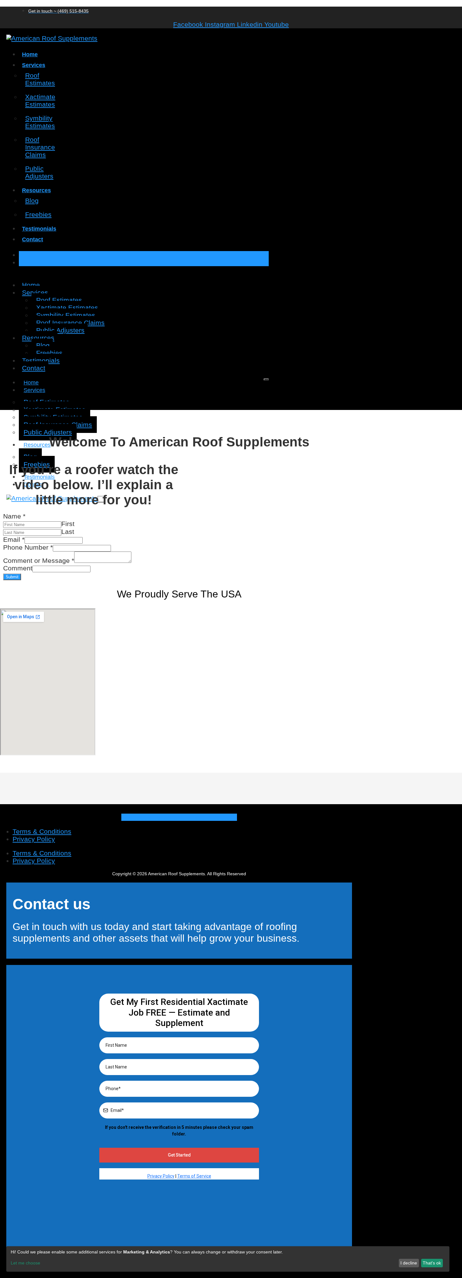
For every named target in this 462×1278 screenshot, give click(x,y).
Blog (32, 200)
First (67, 523)
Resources (36, 190)
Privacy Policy (34, 839)
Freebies (38, 214)
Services (33, 65)
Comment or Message (38, 560)
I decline (408, 1262)
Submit (12, 577)
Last (67, 531)
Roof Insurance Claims (40, 147)
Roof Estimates (40, 79)
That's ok (432, 1262)
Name (14, 516)
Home (30, 54)
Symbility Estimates (40, 122)
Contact (32, 239)
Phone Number (28, 547)
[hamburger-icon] (266, 379)
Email (14, 539)
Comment (17, 568)
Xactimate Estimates (40, 100)
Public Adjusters (39, 172)
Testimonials (39, 229)
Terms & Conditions (42, 831)
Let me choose (25, 1262)
